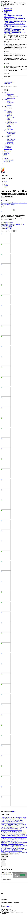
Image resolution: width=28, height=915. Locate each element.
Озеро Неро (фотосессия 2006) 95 (18, 834)
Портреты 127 (14, 825)
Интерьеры (8, 228)
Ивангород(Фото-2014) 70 (9, 844)
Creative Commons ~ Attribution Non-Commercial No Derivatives (12, 224)
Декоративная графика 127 (15, 821)
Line (5, 183)
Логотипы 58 (17, 849)
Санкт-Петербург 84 (14, 837)
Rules (7, 912)
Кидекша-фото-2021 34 (9, 851)
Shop (5, 187)
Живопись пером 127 (14, 824)
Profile (5, 181)
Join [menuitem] (9, 83)
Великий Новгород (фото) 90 (9, 835)
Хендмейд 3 (6, 853)
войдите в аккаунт (5, 874)
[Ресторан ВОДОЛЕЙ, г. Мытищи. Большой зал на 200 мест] (14, 204)
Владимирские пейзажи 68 (19, 845)
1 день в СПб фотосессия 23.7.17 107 (13, 832)
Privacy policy (19, 912)
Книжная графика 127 (7, 817)
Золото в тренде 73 (12, 841)
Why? (13, 811)
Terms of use (12, 912)
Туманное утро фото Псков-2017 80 (16, 838)
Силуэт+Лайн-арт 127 (7, 830)
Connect (6, 184)
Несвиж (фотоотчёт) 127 (7, 820)
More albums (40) (14, 853)
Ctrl (12, 231)
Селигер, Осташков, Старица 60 (12, 848)
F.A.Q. (5, 911)
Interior (2, 200)
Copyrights (3, 913)
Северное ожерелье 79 (7, 839)
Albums (6, 185)
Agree (22, 875)
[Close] (1, 866)
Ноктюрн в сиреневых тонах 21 (11, 851)
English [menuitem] (10, 82)
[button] (8, 8)
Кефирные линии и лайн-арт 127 (16, 818)
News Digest (7, 76)
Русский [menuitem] (6, 82)
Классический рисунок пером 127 (12, 828)
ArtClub (8, 107)
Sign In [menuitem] (5, 83)
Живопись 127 (5, 823)
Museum (6, 89)
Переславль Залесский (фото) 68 (12, 844)
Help (2, 911)
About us (9, 911)
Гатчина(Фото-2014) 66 (7, 846)
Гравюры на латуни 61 (12, 848)
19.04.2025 (9, 227)
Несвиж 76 (16, 839)
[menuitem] (14, 82)
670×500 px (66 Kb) (8, 222)
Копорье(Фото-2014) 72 (7, 842)
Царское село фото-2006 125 (17, 831)
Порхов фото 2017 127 (15, 827)
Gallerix (7, 906)
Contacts (14, 911)
